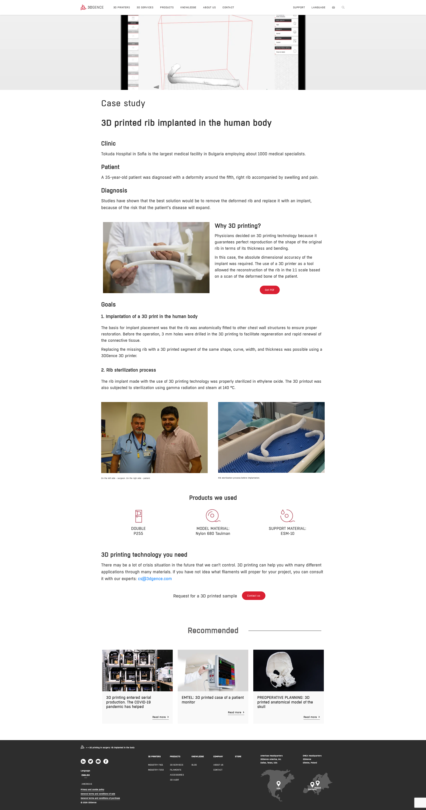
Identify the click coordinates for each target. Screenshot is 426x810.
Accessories (177, 774)
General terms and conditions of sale (98, 794)
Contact (228, 7)
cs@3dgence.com (155, 578)
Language (318, 7)
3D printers (121, 7)
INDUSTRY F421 (155, 764)
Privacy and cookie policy (92, 789)
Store (238, 756)
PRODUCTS (175, 756)
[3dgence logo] (94, 7)
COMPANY (218, 756)
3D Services (145, 7)
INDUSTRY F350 (156, 769)
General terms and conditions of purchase (100, 798)
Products (167, 7)
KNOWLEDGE (198, 756)
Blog (194, 764)
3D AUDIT (174, 779)
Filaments (175, 769)
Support (299, 7)
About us (209, 7)
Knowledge (188, 7)
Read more (159, 717)
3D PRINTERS (154, 756)
